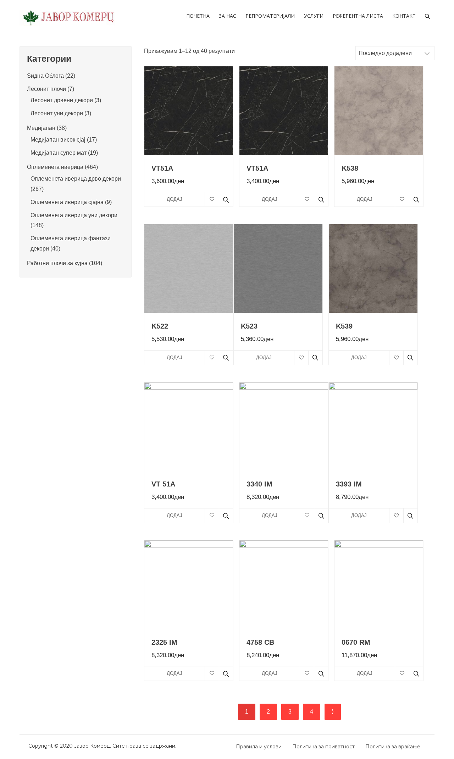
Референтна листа (358, 15)
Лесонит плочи (46, 89)
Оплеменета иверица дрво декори (76, 179)
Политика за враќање (392, 746)
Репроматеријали (270, 15)
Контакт (404, 15)
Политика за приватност (323, 746)
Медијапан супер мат (59, 153)
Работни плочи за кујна (57, 263)
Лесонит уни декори (57, 113)
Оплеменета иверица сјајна (67, 202)
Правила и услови (259, 746)
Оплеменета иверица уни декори (74, 215)
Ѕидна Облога (45, 76)
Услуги (313, 15)
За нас (227, 15)
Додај (174, 199)
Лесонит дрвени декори (62, 100)
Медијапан (41, 128)
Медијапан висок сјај (58, 140)
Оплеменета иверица (55, 167)
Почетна (198, 15)
